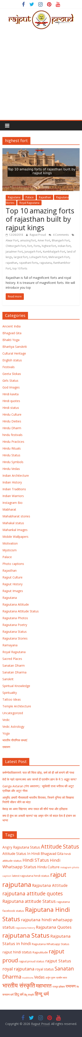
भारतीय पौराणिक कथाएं (14, 740)
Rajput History (12, 584)
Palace (30, 197)
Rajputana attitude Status (29, 901)
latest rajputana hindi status (30, 876)
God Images (11, 387)
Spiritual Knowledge (16, 686)
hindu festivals (12, 435)
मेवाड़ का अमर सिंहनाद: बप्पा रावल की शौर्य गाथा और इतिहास (34, 809)
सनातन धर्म (8, 995)
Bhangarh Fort (61, 240)
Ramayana (9, 645)
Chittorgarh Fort (16, 246)
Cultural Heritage (14, 353)
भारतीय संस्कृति (18, 985)
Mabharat (9, 509)
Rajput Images (12, 591)
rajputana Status (25, 935)
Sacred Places (12, 659)
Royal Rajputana (29, 203)
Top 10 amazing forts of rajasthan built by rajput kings (40, 219)
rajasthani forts (28, 263)
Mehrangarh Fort (59, 257)
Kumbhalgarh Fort (54, 251)
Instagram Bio (12, 503)
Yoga (6, 733)
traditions (27, 977)
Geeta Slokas (11, 374)
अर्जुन (47, 977)
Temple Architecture (16, 706)
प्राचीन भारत (61, 977)
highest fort (49, 246)
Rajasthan (45, 197)
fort (29, 246)
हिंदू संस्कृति (29, 994)
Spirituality (9, 693)
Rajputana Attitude (15, 604)
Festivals (8, 367)
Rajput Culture (12, 577)
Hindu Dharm (11, 428)
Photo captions (13, 564)
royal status (44, 969)
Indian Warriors (13, 496)
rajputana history (25, 927)
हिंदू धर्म (18, 994)
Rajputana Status (14, 631)
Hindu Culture (11, 414)
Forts (37, 246)
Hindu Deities (11, 421)
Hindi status (10, 408)
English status (12, 360)
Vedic (6, 720)
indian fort (64, 246)
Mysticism (9, 550)
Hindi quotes (11, 401)
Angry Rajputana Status (21, 847)
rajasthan (11, 263)
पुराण (53, 977)
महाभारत (44, 985)
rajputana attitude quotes (32, 893)
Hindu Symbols (12, 462)
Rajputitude (40, 952)
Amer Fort (44, 240)
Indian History (12, 482)
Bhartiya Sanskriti (14, 346)
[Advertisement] (41, 77)
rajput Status (58, 961)
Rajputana (14, 197)
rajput (58, 875)
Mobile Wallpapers (15, 536)
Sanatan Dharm (13, 665)
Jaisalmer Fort (14, 251)
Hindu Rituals (11, 448)
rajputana (46, 263)
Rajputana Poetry (14, 625)
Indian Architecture (15, 475)
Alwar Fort (12, 240)
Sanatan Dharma (14, 672)
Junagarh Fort (32, 251)
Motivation (10, 543)
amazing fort (28, 240)
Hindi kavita (10, 394)
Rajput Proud (38, 235)
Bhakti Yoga (10, 340)
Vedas (39, 977)
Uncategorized (12, 713)
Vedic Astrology (13, 726)
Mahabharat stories (16, 516)
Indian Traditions (14, 489)
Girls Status (10, 380)
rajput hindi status (17, 952)
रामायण (6, 747)
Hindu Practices (13, 441)
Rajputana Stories (15, 638)
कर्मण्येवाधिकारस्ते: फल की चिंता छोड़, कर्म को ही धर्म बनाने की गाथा (38, 772)
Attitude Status (60, 846)
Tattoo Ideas (11, 699)
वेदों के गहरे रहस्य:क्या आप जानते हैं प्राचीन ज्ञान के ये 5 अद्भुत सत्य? (39, 779)
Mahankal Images (15, 530)
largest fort (21, 257)
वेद (78, 986)
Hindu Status (11, 455)
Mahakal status (13, 523)
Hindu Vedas (11, 469)
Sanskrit (8, 679)
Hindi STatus (36, 860)
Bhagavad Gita (52, 853)
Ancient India (11, 326)
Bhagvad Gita (11, 333)
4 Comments (60, 235)
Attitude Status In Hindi (21, 853)
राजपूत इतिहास (58, 986)
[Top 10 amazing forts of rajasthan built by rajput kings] (41, 150)
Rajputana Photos (15, 618)
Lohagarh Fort (38, 257)
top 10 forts (19, 268)
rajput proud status (31, 961)
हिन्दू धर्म (42, 994)
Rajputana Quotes (54, 927)
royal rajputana (18, 969)
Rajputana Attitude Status (20, 611)
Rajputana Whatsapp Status (50, 944)
